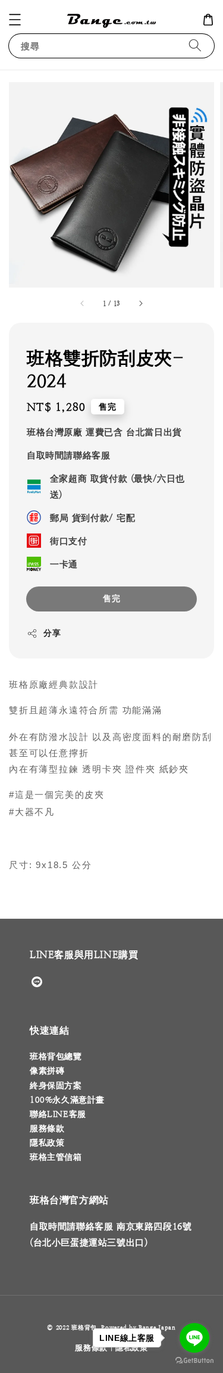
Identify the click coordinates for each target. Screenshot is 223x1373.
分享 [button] (52, 633)
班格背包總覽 (56, 1056)
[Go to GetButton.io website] (194, 1361)
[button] (15, 20)
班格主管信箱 (56, 1157)
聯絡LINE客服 (58, 1114)
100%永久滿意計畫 (67, 1099)
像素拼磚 (47, 1070)
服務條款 (47, 1128)
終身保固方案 (56, 1085)
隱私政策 (47, 1142)
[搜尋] (195, 45)
